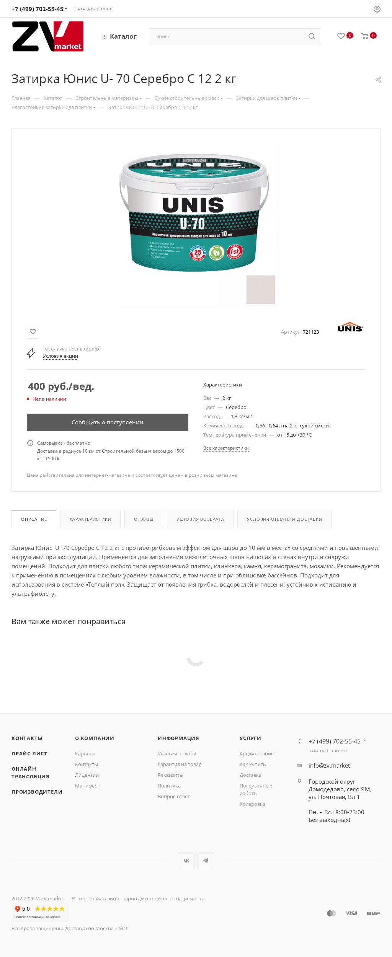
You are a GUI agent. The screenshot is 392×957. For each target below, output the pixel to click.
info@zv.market (329, 765)
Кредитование (257, 753)
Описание (34, 519)
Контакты (26, 738)
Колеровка (252, 803)
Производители (36, 791)
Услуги (250, 738)
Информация (178, 738)
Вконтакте (186, 861)
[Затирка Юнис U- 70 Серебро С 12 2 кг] (196, 225)
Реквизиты (170, 774)
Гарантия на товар (180, 764)
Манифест (87, 785)
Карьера (85, 753)
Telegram (206, 861)
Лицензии (87, 774)
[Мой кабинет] (377, 10)
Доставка (250, 774)
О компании (94, 738)
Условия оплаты (177, 753)
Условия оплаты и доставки (284, 519)
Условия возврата (200, 519)
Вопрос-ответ (174, 796)
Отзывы (144, 519)
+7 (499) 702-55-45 (37, 9)
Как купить (253, 764)
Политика (169, 785)
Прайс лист (29, 753)
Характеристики (90, 519)
